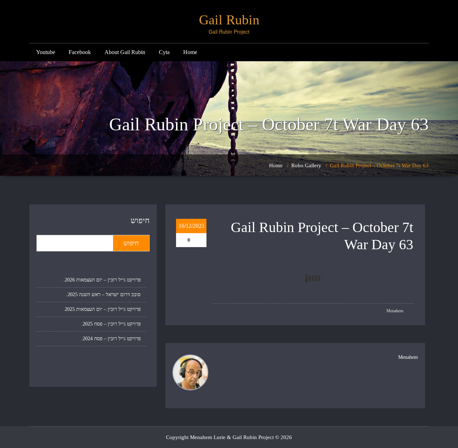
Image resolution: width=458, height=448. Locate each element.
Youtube (45, 52)
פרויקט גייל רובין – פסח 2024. (111, 338)
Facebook (80, 52)
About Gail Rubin (124, 52)
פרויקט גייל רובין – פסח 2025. (111, 324)
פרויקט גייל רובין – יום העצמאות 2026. (102, 280)
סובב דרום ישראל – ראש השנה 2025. (103, 294)
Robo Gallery (306, 165)
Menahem (395, 310)
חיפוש (140, 220)
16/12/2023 (191, 226)
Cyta (164, 52)
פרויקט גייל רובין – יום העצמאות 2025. (102, 309)
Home (190, 52)
